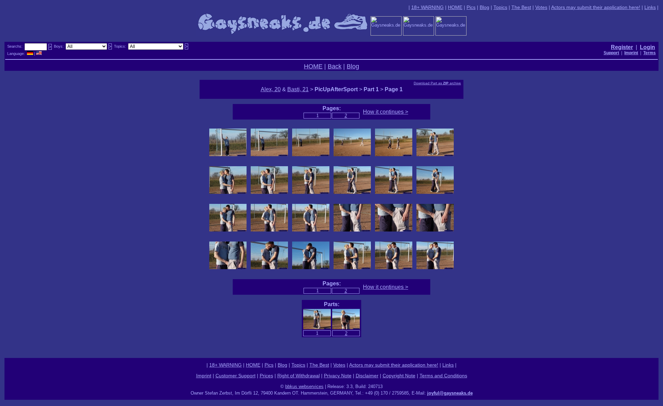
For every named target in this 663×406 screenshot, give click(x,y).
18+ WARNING (427, 7)
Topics (500, 7)
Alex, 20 (271, 89)
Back (335, 66)
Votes (541, 7)
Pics (471, 7)
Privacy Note (338, 375)
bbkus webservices (304, 386)
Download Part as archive (437, 83)
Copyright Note (399, 375)
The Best (521, 7)
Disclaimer (367, 375)
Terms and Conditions (443, 375)
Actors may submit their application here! (595, 7)
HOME (455, 7)
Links (650, 7)
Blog (484, 7)
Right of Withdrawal (298, 375)
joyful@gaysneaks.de (450, 393)
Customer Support (235, 375)
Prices (266, 375)
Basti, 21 (298, 89)
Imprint (203, 375)
